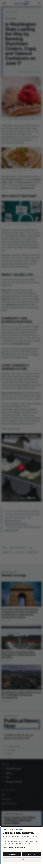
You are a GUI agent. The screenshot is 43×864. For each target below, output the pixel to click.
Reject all (12, 854)
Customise (22, 859)
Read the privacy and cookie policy (14, 847)
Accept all (32, 854)
